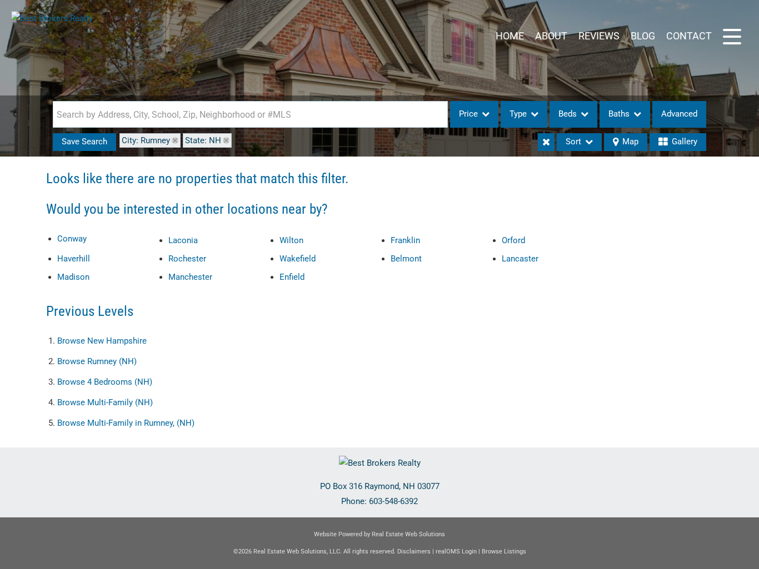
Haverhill (73, 259)
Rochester (187, 259)
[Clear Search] (546, 142)
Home (510, 36)
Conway (72, 239)
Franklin (405, 240)
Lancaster (520, 259)
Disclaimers (414, 551)
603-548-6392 (393, 501)
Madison (73, 277)
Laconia (183, 240)
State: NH (203, 140)
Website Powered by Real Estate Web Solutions (379, 534)
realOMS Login (456, 551)
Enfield (291, 277)
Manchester (190, 277)
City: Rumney (146, 140)
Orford (513, 240)
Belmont (406, 259)
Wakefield (297, 259)
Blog (643, 36)
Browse (102, 341)
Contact (689, 36)
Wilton (291, 240)
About (551, 36)
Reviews (599, 36)
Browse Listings (504, 551)
